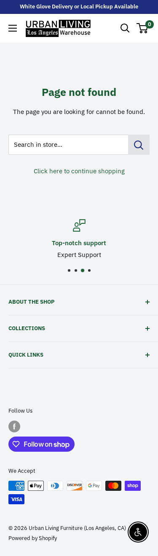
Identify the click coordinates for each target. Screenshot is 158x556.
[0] (142, 28)
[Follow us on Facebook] (14, 426)
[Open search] (125, 28)
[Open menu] (12, 28)
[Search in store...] (139, 145)
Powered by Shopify (32, 538)
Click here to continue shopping (79, 171)
